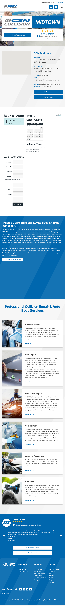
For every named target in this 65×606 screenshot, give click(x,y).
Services (38, 564)
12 (34, 132)
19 (34, 134)
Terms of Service (54, 600)
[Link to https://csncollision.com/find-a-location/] (56, 7)
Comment (9, 198)
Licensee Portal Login (38, 590)
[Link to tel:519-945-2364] (51, 7)
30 (27, 139)
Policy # (10, 189)
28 (39, 137)
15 (41, 132)
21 (39, 134)
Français (60, 2)
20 (36, 134)
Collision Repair (38, 569)
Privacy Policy (43, 600)
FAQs (50, 573)
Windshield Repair (39, 573)
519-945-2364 (44, 75)
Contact (51, 582)
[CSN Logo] (10, 4)
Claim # (10, 194)
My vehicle (9, 166)
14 (39, 132)
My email (9, 171)
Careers (51, 575)
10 (30, 132)
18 (32, 134)
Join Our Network (54, 569)
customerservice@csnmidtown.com (46, 80)
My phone (9, 176)
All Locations (22, 569)
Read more (11, 534)
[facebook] (20, 589)
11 (32, 132)
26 (34, 137)
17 (30, 134)
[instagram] (24, 589)
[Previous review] (4, 536)
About (52, 564)
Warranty (52, 571)
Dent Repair (37, 571)
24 (30, 137)
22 (41, 134)
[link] (28, 124)
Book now (17, 204)
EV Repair (37, 580)
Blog (50, 580)
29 (41, 137)
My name (9, 162)
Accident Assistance (40, 578)
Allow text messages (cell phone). (12, 179)
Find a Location (23, 571)
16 (27, 134)
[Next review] (61, 536)
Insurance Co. (8, 184)
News (51, 578)
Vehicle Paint (38, 575)
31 (30, 139)
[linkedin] (30, 589)
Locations (22, 564)
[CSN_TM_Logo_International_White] (9, 563)
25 (32, 137)
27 (36, 137)
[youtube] (27, 589)
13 (36, 132)
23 (27, 137)
